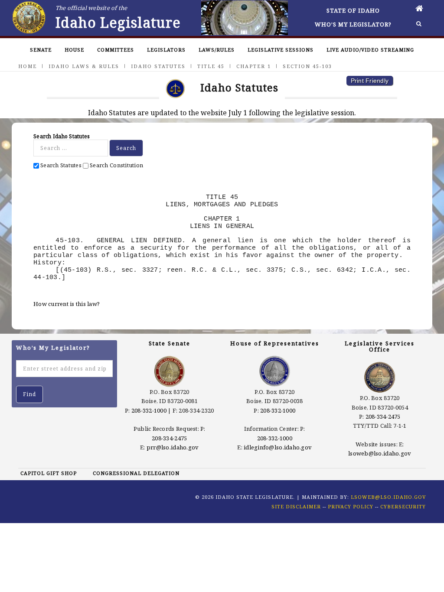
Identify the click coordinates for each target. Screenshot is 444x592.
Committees (115, 49)
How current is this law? (66, 304)
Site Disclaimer (296, 506)
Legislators (166, 49)
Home (27, 66)
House (74, 49)
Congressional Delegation (136, 473)
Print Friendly (370, 80)
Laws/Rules (217, 49)
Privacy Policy (350, 506)
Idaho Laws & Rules (84, 66)
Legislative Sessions (280, 49)
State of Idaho (353, 10)
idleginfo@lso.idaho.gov (278, 447)
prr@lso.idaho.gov (173, 447)
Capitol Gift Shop (48, 473)
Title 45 (211, 66)
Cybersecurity (403, 506)
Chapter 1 (253, 66)
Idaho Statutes (158, 66)
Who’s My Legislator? (353, 24)
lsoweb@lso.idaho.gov (379, 453)
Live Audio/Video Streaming (370, 49)
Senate (41, 49)
